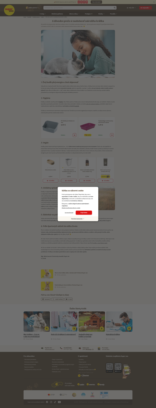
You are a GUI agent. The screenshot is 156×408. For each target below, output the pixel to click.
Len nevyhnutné (69, 212)
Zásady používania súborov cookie (71, 208)
